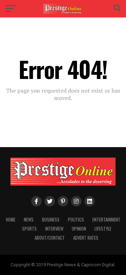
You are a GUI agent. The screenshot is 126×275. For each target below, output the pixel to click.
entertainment (106, 219)
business (50, 219)
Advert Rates (85, 237)
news (29, 219)
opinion (79, 228)
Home (10, 219)
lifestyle (102, 228)
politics (76, 219)
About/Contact (50, 237)
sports (29, 228)
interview (54, 228)
